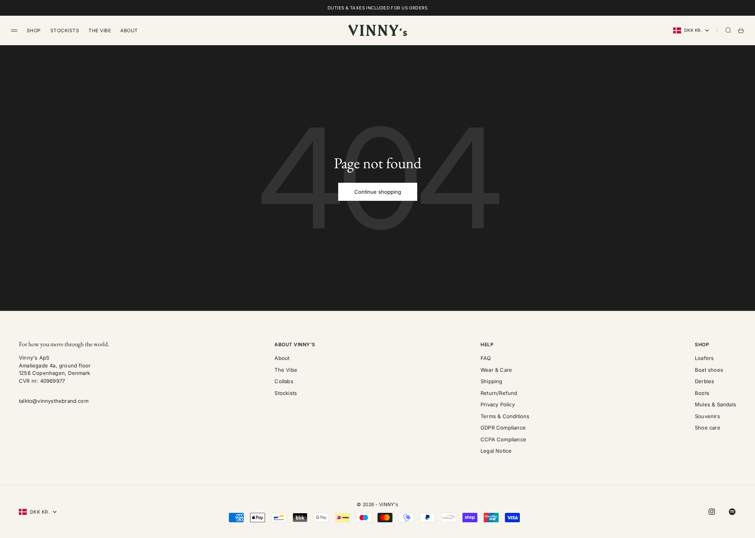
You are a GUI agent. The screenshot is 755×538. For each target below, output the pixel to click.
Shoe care (707, 427)
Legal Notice (496, 451)
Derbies (704, 381)
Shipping (492, 381)
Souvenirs (707, 416)
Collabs (283, 381)
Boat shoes (709, 370)
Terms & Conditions (505, 416)
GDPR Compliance (503, 427)
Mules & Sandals (715, 404)
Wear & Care (496, 370)
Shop (34, 30)
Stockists (64, 30)
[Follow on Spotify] (732, 512)
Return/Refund (499, 393)
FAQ (486, 358)
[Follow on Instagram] (712, 512)
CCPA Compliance (503, 439)
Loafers (704, 358)
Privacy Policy (498, 404)
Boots (702, 393)
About (129, 30)
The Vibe (99, 30)
